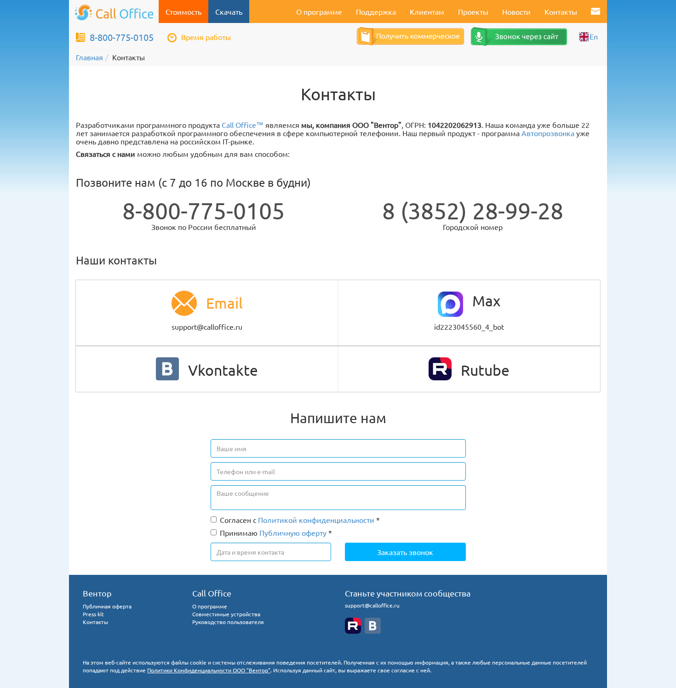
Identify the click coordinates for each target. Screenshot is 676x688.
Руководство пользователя (228, 621)
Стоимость (183, 11)
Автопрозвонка (547, 133)
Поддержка (376, 11)
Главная (89, 57)
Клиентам (427, 11)
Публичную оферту (293, 532)
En (594, 36)
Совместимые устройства (226, 614)
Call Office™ (243, 124)
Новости (516, 11)
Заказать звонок (405, 551)
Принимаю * (276, 532)
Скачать (228, 11)
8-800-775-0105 (122, 37)
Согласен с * (300, 519)
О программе (319, 11)
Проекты (473, 11)
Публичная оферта (107, 606)
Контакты (560, 11)
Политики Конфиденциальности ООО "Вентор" (208, 670)
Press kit (93, 614)
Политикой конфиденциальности (316, 519)
